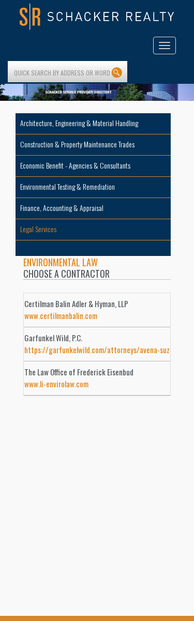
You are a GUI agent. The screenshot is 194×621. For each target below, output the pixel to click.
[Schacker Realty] (97, 17)
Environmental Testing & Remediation (67, 186)
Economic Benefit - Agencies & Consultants (75, 165)
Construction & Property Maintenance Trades (77, 144)
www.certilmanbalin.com (60, 315)
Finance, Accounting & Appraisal (61, 207)
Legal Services (38, 228)
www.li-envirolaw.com (56, 383)
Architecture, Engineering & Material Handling (79, 122)
